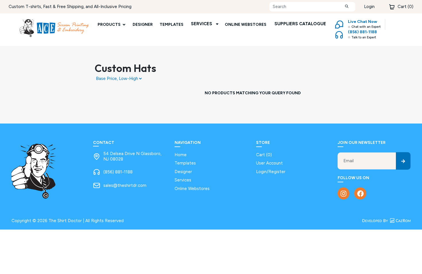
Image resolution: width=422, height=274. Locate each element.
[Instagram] (343, 193)
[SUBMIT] (346, 6)
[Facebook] (360, 193)
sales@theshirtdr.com (124, 185)
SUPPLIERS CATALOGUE (300, 23)
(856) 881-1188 (118, 172)
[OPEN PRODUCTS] (124, 24)
